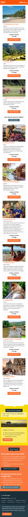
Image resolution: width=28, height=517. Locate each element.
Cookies (24, 502)
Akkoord (6, 514)
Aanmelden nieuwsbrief (10, 469)
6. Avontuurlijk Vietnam (9, 219)
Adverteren (3, 500)
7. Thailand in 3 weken (8, 262)
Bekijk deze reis (14, 39)
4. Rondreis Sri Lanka (8, 143)
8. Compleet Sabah (8, 300)
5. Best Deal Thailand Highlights (11, 182)
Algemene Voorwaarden (20, 500)
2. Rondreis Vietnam (8, 62)
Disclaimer (18, 502)
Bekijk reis (7, 439)
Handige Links (10, 500)
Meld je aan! (14, 120)
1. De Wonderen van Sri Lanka (10, 24)
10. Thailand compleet (8, 376)
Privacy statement (10, 502)
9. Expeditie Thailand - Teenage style (12, 339)
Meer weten (22, 510)
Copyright (3, 502)
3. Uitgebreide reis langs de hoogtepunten (13, 98)
